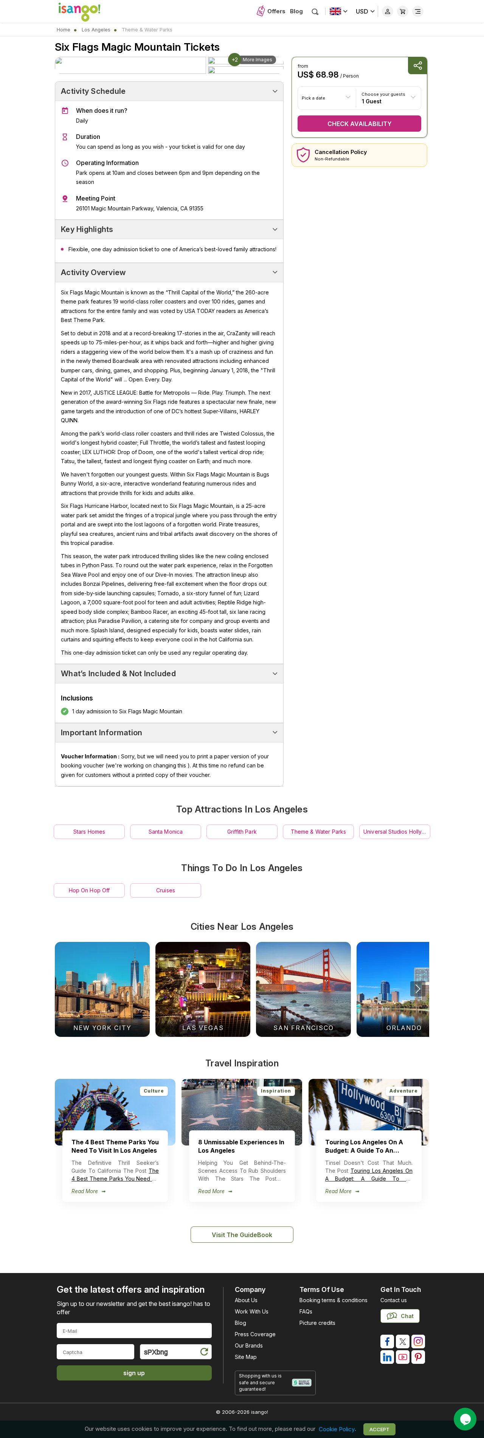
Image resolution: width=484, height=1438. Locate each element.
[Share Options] (417, 65)
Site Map (246, 1357)
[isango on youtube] (403, 1357)
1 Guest (372, 101)
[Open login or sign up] (387, 11)
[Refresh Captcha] (203, 1353)
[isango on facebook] (387, 1341)
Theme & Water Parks (318, 831)
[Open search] (315, 12)
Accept (379, 1429)
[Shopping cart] (402, 11)
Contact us (393, 1300)
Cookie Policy (337, 1429)
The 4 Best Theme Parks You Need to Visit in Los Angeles (115, 1178)
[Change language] (338, 11)
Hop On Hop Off (89, 890)
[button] (417, 988)
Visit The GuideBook (242, 1235)
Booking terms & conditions (333, 1300)
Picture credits (317, 1323)
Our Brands (249, 1345)
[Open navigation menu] (418, 11)
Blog (296, 11)
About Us (246, 1300)
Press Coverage (255, 1334)
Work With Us (251, 1311)
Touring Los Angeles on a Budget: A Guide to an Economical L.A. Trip (369, 1178)
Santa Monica (166, 831)
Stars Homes (89, 831)
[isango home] (87, 11)
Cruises (165, 890)
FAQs (305, 1311)
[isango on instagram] (418, 1341)
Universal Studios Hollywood (396, 831)
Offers (276, 11)
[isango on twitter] (403, 1341)
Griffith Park (242, 831)
